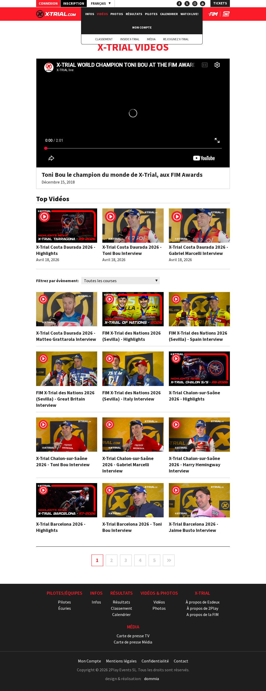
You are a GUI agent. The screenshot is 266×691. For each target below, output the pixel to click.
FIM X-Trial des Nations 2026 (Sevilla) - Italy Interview (131, 396)
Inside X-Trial (129, 39)
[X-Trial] (56, 16)
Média (151, 39)
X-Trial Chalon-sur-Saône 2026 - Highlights (194, 396)
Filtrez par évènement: (57, 280)
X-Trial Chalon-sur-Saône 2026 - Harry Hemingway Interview (194, 464)
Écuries (64, 608)
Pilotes (151, 14)
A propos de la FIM (203, 614)
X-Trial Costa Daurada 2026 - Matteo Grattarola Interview (66, 336)
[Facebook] (179, 3)
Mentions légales (121, 660)
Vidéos (102, 14)
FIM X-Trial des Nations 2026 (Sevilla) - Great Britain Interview (65, 399)
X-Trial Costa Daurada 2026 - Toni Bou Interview (132, 250)
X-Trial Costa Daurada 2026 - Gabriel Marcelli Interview (198, 250)
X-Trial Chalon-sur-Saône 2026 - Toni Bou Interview (63, 461)
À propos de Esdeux (203, 602)
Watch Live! (189, 14)
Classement (104, 39)
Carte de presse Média (133, 642)
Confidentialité (155, 660)
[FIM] (213, 15)
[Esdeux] (226, 15)
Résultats (134, 14)
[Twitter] (187, 3)
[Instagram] (194, 3)
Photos (116, 14)
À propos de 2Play (202, 608)
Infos (89, 14)
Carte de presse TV (133, 635)
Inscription (73, 3)
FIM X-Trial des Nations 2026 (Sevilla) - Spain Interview (198, 336)
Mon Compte (142, 27)
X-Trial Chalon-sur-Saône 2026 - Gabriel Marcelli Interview (128, 464)
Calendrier (169, 14)
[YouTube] (202, 3)
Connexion (48, 3)
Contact (181, 660)
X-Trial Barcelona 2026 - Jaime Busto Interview (193, 527)
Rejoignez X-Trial (176, 39)
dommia (151, 678)
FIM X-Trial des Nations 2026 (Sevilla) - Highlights (131, 336)
